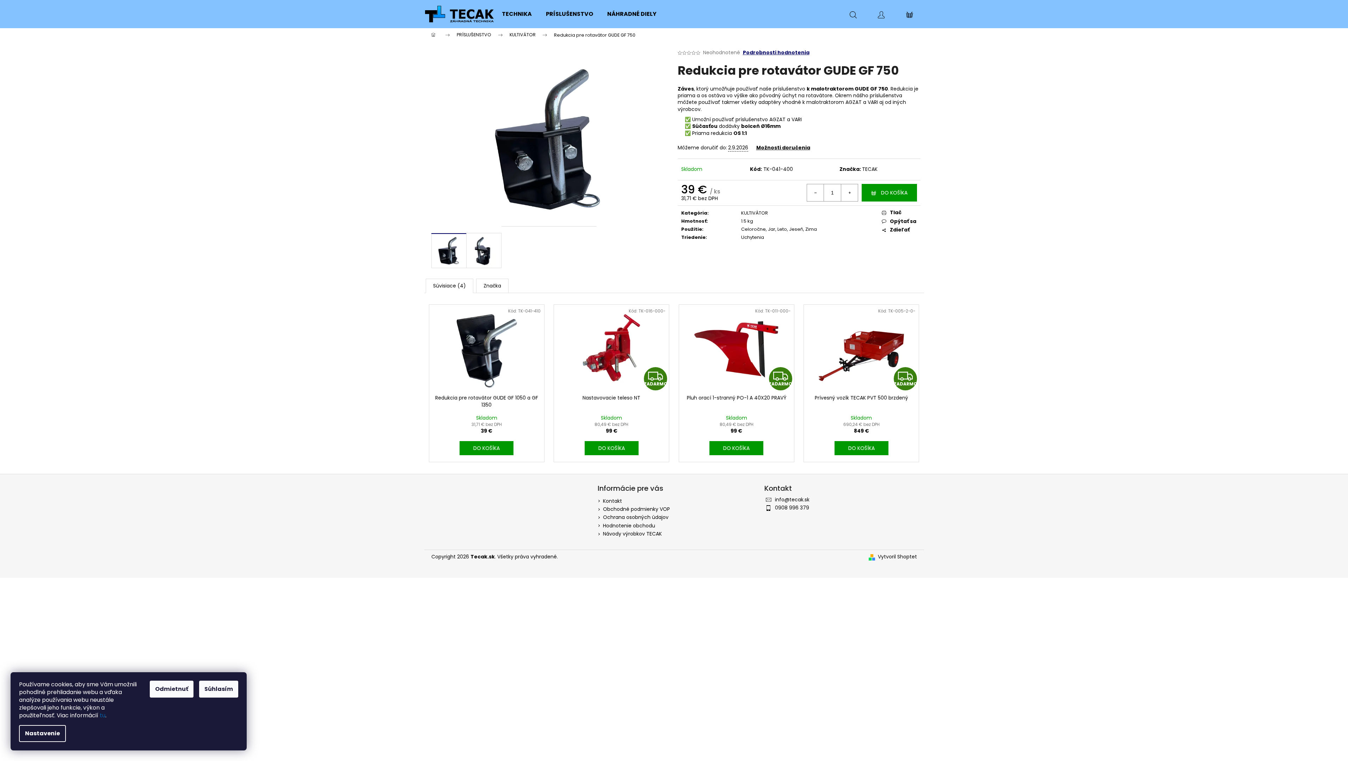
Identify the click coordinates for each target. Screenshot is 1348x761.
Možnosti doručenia (783, 147)
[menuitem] (517, 14)
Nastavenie (42, 733)
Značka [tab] (492, 285)
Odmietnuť (171, 689)
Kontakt (612, 501)
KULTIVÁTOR (754, 213)
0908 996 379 (792, 507)
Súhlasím (218, 689)
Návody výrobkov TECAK (632, 533)
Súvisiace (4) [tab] (449, 285)
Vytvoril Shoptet (897, 556)
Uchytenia (752, 237)
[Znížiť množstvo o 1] (815, 192)
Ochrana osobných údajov (636, 517)
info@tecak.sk (792, 499)
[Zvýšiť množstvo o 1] (849, 192)
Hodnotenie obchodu (629, 525)
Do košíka (894, 192)
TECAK (870, 169)
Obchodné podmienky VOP (636, 509)
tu (102, 715)
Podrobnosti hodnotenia (776, 52)
